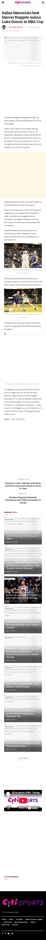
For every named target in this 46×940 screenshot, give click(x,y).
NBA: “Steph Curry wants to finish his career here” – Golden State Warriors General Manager (22, 595)
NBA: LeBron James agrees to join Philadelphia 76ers (22, 744)
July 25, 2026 (11, 719)
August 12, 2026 (12, 601)
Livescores (8, 922)
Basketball (9, 519)
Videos (33, 922)
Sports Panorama (21, 922)
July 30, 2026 (11, 690)
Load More (23, 758)
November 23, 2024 (34, 27)
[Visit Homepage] (23, 2)
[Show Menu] (3, 2)
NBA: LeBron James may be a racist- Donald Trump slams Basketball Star (20, 713)
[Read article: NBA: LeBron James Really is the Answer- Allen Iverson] (23, 679)
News (11, 919)
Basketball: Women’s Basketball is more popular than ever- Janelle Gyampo (22, 624)
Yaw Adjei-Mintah (16, 27)
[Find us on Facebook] (5, 933)
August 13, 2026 (12, 542)
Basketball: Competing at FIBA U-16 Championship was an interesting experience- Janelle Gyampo (22, 652)
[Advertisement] (23, 92)
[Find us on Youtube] (8, 933)
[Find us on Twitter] (2, 933)
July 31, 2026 (11, 631)
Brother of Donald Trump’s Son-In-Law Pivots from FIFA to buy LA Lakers (23, 536)
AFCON (14, 925)
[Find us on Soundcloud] (12, 933)
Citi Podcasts (12, 876)
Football (19, 919)
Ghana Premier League (34, 919)
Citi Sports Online (13, 912)
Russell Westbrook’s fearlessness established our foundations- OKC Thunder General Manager (23, 565)
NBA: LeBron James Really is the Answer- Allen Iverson (22, 685)
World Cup (5, 925)
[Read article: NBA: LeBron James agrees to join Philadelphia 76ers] (23, 738)
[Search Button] (43, 2)
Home (4, 919)
